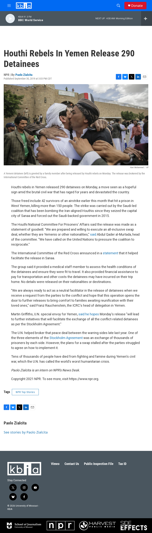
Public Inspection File (98, 464)
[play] (10, 18)
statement (110, 253)
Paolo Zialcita (23, 75)
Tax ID (122, 464)
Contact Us (72, 464)
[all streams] (146, 18)
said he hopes (88, 314)
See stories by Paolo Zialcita (26, 432)
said (93, 234)
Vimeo (55, 464)
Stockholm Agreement (66, 338)
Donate (137, 6)
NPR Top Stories (25, 392)
